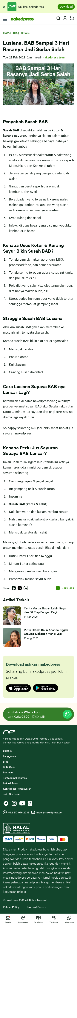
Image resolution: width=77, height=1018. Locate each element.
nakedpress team (54, 57)
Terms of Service (36, 907)
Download (66, 6)
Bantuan (8, 772)
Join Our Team (11, 794)
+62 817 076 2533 (18, 812)
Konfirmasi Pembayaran (17, 788)
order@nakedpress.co (48, 812)
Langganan (9, 756)
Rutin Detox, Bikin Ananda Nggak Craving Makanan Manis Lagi (46, 631)
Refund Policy (11, 907)
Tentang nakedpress (15, 778)
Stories (25, 33)
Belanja (7, 750)
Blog (16, 33)
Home (7, 33)
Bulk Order (9, 767)
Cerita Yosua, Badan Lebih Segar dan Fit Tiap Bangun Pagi (45, 610)
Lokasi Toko (10, 783)
